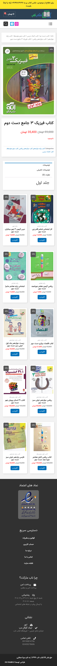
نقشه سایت (28, 563)
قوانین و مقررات (29, 538)
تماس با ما (28, 557)
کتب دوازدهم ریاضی (39, 39)
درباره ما (28, 550)
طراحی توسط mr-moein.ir (15, 662)
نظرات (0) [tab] (46, 174)
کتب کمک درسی (32, 36)
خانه (52, 36)
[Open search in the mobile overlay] (5, 23)
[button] (7, 51)
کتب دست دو (44, 36)
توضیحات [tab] (46, 165)
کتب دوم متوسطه (19, 36)
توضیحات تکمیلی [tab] (43, 170)
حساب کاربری (28, 544)
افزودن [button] (42, 240)
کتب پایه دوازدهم (39, 148)
